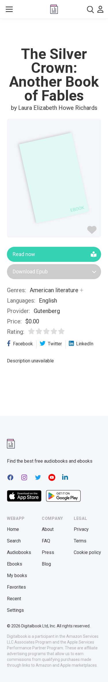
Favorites (16, 587)
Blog (46, 564)
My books (17, 575)
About (48, 529)
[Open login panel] (100, 9)
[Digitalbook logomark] (11, 444)
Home (13, 529)
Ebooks (14, 564)
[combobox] (90, 9)
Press (48, 552)
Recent (14, 598)
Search (14, 541)
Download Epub (30, 271)
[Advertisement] (54, 33)
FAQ (46, 541)
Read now (24, 254)
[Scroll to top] (97, 669)
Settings (15, 610)
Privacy (81, 529)
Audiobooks (19, 552)
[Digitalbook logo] (54, 9)
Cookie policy (87, 552)
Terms (80, 541)
